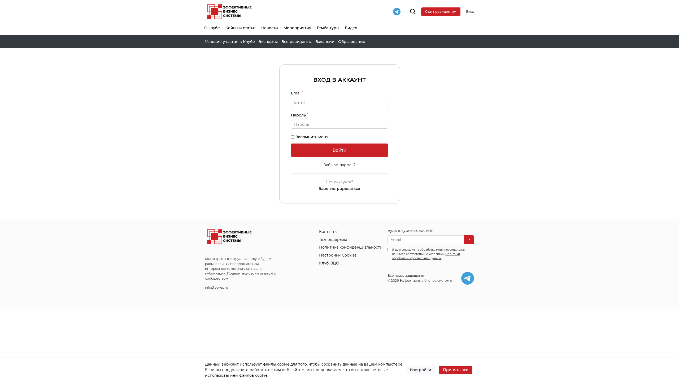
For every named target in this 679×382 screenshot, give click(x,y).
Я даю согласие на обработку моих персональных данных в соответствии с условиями (428, 254)
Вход (470, 12)
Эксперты (268, 41)
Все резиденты (296, 41)
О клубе (212, 27)
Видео (351, 27)
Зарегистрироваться (339, 188)
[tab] (339, 124)
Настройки (420, 369)
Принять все (455, 369)
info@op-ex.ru (216, 287)
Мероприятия (297, 27)
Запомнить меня (312, 136)
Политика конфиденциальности (350, 247)
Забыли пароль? (339, 165)
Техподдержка (333, 239)
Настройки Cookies (337, 255)
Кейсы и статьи (240, 27)
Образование (351, 41)
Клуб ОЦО (329, 263)
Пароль (299, 115)
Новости (269, 27)
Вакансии (324, 41)
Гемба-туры (328, 27)
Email (297, 93)
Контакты (328, 231)
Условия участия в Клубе (230, 41)
